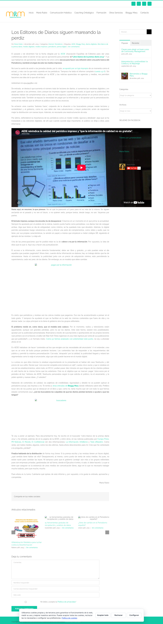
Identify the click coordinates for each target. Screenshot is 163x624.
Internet (51, 44)
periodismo (52, 47)
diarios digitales (91, 44)
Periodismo (59, 44)
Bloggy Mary (80, 44)
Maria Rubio (18, 44)
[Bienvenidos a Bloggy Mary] (124, 74)
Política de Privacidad (72, 622)
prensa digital (61, 47)
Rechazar (118, 615)
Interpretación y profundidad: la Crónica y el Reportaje (134, 62)
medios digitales (29, 47)
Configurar (134, 615)
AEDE (73, 44)
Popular (124, 43)
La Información (72, 442)
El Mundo (26, 442)
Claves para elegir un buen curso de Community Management (135, 50)
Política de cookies (69, 618)
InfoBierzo (84, 442)
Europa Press (103, 439)
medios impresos (41, 47)
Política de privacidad (67, 602)
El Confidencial (38, 442)
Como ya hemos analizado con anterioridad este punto (69, 339)
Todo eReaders (96, 442)
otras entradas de (66, 386)
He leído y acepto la (58, 602)
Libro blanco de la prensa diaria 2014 (88, 57)
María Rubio (124, 151)
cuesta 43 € (100, 71)
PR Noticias (16, 442)
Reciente (135, 43)
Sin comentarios (74, 47)
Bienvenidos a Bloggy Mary (139, 75)
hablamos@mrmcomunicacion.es (33, 4)
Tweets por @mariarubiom (130, 138)
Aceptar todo (102, 615)
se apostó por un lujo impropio (75, 68)
